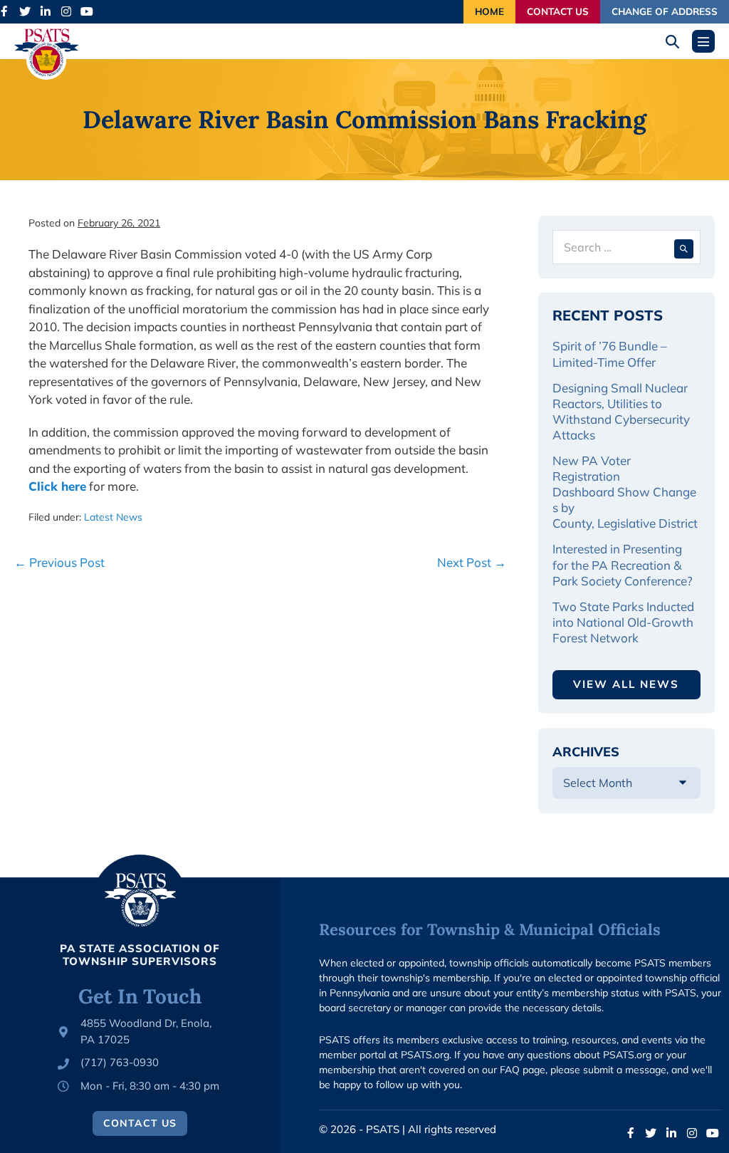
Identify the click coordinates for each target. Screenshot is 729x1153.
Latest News (113, 517)
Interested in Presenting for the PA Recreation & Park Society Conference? (622, 564)
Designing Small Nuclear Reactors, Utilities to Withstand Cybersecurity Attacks (621, 411)
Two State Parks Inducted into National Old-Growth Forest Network (623, 622)
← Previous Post (59, 562)
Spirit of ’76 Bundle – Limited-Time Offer (609, 353)
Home (489, 11)
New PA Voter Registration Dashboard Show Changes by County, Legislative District (625, 492)
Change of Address (665, 11)
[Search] (684, 247)
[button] (677, 41)
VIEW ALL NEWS (626, 684)
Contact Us (558, 11)
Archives (585, 752)
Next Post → (471, 562)
